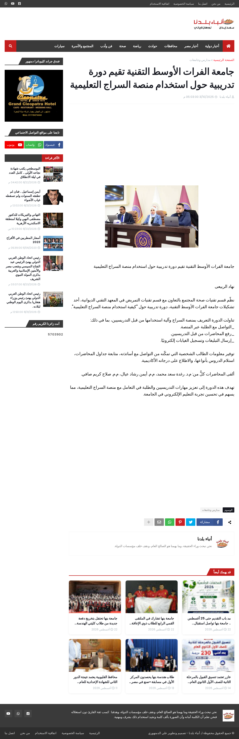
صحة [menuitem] (122, 46)
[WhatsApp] (169, 522)
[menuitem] (228, 46)
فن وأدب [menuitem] (106, 46)
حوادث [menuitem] (152, 46)
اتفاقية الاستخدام (159, 4)
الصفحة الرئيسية (223, 60)
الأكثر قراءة (52, 158)
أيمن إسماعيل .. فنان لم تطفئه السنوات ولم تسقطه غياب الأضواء (23, 196)
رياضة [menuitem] (137, 46)
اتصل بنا (202, 4)
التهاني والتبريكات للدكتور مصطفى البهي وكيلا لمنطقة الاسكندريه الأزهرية (22, 219)
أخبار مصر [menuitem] (191, 46)
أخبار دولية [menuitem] (212, 46)
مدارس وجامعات (200, 60)
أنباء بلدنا (204, 539)
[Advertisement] (90, 23)
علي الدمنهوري (157, 733)
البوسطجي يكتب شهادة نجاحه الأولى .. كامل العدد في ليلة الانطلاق (24, 172)
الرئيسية (229, 4)
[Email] (159, 522)
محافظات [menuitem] (170, 46)
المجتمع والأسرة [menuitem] (82, 46)
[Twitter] (190, 522)
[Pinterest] (180, 522)
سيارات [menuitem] (59, 46)
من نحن (215, 4)
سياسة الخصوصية (183, 4)
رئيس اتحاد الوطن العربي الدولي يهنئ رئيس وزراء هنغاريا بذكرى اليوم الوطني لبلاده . (23, 300)
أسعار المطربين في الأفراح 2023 (23, 240)
